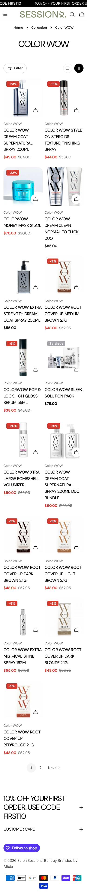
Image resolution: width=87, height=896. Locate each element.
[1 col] (67, 68)
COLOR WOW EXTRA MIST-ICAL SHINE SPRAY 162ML (22, 656)
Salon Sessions (29, 860)
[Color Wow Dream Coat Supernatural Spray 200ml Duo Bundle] (64, 439)
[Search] (72, 14)
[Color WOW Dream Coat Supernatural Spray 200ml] (23, 97)
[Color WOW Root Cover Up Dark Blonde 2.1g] (64, 617)
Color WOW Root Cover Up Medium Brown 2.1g (63, 314)
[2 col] (79, 68)
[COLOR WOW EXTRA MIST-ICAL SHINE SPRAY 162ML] (23, 617)
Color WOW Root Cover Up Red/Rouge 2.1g (21, 738)
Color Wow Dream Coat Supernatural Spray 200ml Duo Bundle (62, 485)
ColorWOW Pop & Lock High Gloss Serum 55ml (22, 396)
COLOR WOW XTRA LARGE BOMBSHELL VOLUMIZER (21, 478)
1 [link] (31, 767)
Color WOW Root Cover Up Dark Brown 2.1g (21, 574)
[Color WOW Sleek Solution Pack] (64, 357)
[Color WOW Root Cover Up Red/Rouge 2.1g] (23, 700)
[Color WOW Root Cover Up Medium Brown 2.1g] (64, 275)
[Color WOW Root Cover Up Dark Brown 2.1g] (23, 535)
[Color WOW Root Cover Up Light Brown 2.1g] (64, 535)
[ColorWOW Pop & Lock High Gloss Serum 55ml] (23, 357)
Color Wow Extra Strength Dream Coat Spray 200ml (22, 314)
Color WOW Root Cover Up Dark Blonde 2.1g (63, 656)
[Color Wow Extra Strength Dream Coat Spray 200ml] (23, 275)
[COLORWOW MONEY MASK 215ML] (23, 186)
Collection (39, 27)
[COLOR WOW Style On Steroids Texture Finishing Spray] (64, 97)
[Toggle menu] (5, 14)
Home (18, 27)
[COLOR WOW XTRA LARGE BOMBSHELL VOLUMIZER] (23, 439)
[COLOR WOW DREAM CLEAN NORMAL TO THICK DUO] (64, 186)
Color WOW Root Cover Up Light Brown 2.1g (63, 574)
